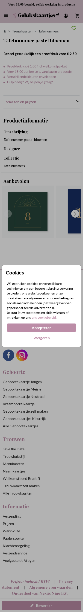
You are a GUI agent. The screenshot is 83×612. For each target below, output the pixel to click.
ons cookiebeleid (44, 317)
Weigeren (41, 338)
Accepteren (41, 328)
